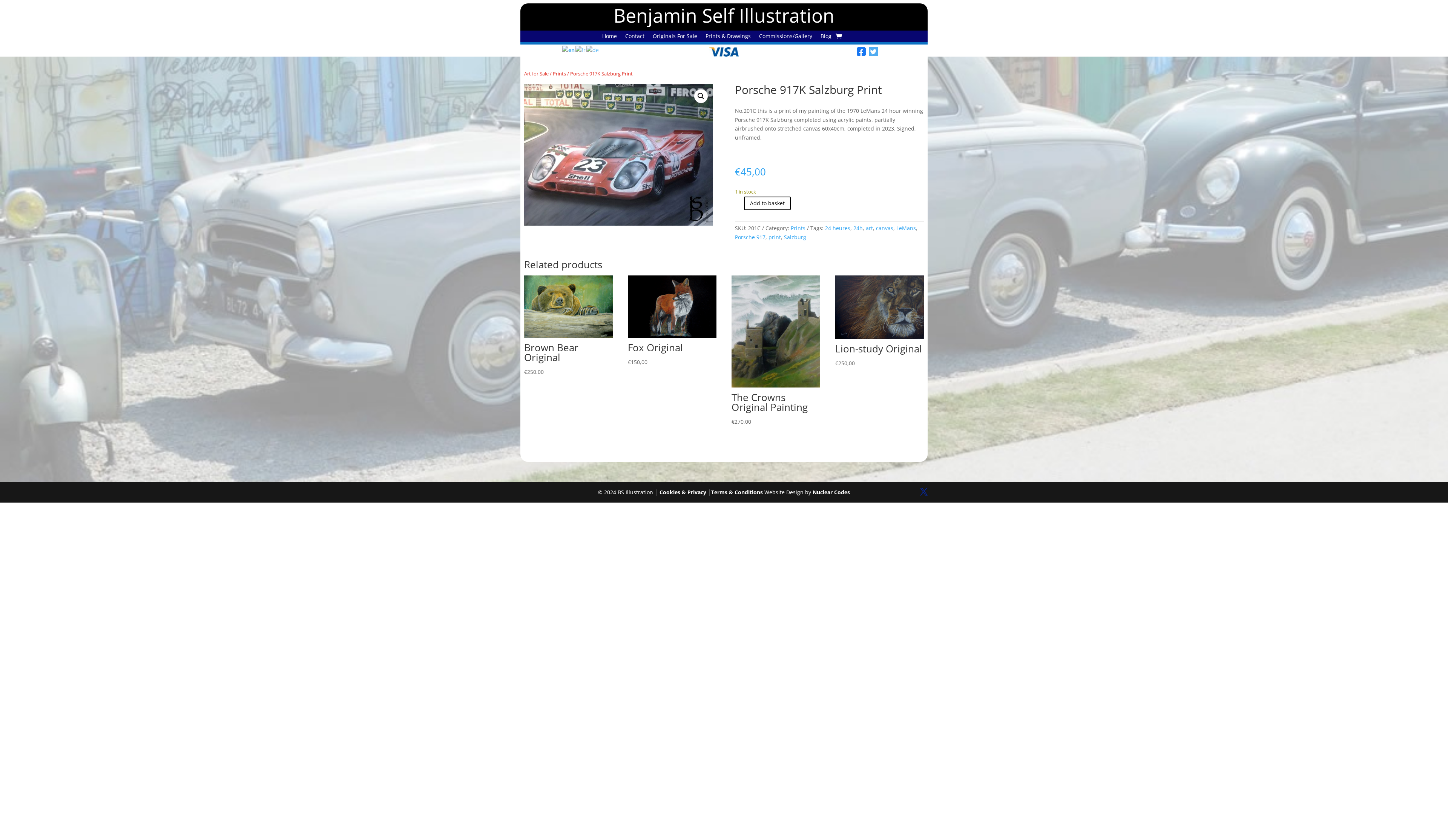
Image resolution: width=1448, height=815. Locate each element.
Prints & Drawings (728, 37)
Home (609, 37)
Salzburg (795, 237)
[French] (580, 49)
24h (858, 228)
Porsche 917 (750, 237)
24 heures (837, 228)
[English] (568, 49)
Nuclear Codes (831, 492)
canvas (884, 228)
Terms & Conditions (737, 492)
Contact (634, 37)
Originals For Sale (675, 37)
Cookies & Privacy (683, 492)
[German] (593, 49)
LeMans (906, 228)
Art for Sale (536, 73)
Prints (559, 73)
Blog (826, 37)
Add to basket (767, 203)
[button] (701, 96)
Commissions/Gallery (785, 37)
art (869, 228)
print (774, 237)
